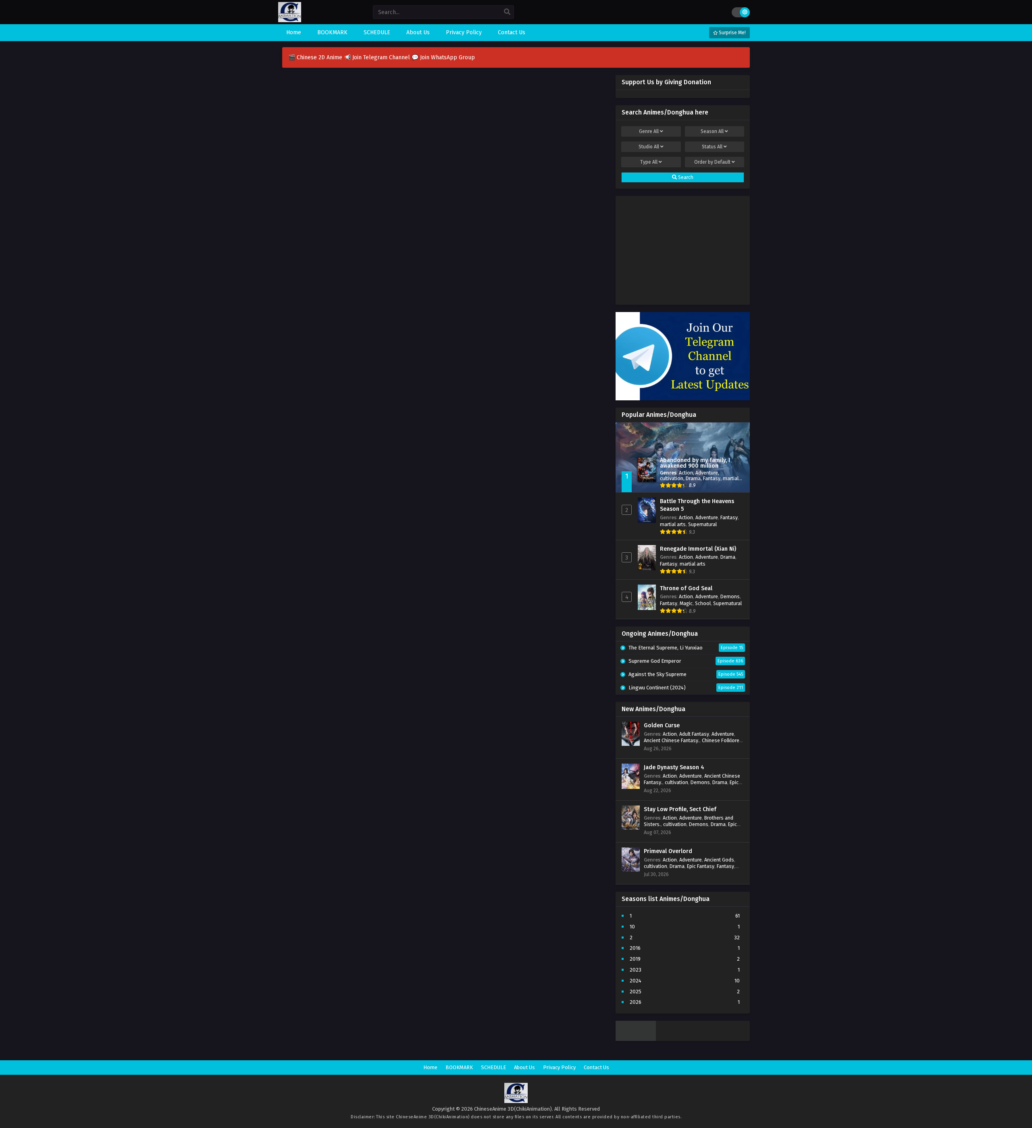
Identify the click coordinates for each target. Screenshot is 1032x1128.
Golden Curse (662, 725)
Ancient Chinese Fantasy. (671, 740)
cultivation (671, 478)
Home (430, 1067)
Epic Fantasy (700, 866)
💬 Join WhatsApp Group (443, 57)
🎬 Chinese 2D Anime (316, 57)
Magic (686, 603)
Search (685, 177)
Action (686, 473)
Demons (730, 596)
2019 (635, 959)
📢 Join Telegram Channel (378, 57)
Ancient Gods (719, 860)
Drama (693, 478)
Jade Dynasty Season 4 (674, 767)
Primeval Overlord (668, 851)
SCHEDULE (493, 1067)
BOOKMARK (459, 1067)
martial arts (673, 524)
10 (632, 927)
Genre (649, 131)
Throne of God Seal (686, 588)
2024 (635, 981)
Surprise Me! (732, 32)
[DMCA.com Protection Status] (636, 1039)
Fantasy (711, 478)
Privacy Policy (559, 1067)
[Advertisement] (683, 248)
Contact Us (596, 1067)
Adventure (706, 473)
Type (648, 162)
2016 (635, 948)
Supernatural (702, 524)
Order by (712, 162)
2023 (635, 970)
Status (712, 147)
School (703, 603)
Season (712, 131)
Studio (649, 147)
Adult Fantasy (694, 734)
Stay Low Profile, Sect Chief (680, 809)
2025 (635, 992)
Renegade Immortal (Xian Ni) (698, 548)
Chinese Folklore (720, 740)
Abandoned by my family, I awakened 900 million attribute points (695, 466)
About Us (524, 1067)
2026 (635, 1002)
